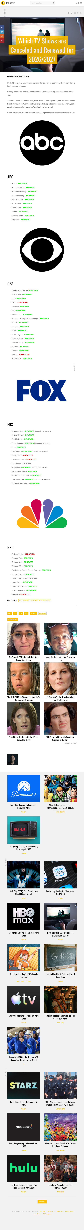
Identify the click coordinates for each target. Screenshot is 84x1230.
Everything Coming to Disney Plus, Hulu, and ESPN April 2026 (24, 1186)
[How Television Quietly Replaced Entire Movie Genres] (60, 916)
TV (23, 1064)
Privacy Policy (69, 1211)
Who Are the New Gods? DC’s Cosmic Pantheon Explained (60, 1145)
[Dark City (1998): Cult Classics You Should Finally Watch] (23, 874)
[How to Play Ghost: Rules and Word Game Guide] (60, 957)
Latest (42, 1202)
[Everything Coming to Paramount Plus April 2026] (23, 788)
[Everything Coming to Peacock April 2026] (23, 1127)
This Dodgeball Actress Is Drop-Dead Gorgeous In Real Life (60, 738)
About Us (50, 1211)
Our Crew (42, 1211)
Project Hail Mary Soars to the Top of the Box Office (60, 1017)
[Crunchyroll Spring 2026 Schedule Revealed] (23, 957)
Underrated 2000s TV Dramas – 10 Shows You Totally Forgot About (23, 1059)
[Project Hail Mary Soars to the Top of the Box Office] (60, 999)
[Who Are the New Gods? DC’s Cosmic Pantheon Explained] (60, 1127)
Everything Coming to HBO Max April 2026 (24, 934)
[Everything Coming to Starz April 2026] (23, 1085)
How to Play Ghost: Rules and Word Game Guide (60, 976)
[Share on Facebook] (2, 27)
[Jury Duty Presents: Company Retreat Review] (60, 1168)
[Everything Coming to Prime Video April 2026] (60, 874)
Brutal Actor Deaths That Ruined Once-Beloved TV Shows (23, 738)
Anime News (20, 981)
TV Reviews (60, 1192)
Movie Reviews (60, 1109)
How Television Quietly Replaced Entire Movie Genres (60, 934)
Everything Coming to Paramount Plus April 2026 (23, 806)
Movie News (60, 1023)
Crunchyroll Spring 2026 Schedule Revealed (24, 976)
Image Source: (12, 601)
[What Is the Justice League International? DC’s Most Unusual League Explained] (60, 788)
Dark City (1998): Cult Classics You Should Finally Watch (24, 893)
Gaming (60, 981)
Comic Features (60, 812)
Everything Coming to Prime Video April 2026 (60, 893)
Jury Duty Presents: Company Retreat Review (60, 1186)
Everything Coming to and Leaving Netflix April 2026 (24, 848)
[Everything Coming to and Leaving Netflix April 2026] (23, 830)
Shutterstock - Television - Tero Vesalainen (34, 601)
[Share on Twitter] (2, 32)
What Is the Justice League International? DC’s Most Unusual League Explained (60, 807)
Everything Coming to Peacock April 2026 (23, 1145)
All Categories (47, 1214)
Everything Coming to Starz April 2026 (23, 1103)
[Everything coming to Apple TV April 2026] (23, 999)
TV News (23, 812)
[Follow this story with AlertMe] (2, 40)
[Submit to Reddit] (2, 36)
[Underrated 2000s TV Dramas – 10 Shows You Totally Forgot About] (23, 1040)
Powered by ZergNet (71, 743)
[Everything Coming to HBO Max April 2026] (23, 916)
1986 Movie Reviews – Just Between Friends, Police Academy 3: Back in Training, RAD (60, 1104)
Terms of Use (36, 1214)
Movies (24, 898)
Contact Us (59, 1211)
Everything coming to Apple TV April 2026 (23, 1017)
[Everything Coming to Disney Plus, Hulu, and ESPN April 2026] (23, 1168)
